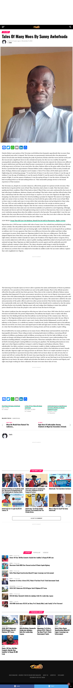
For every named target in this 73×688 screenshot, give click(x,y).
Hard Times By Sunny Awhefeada (11, 406)
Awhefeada (16, 418)
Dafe (10, 42)
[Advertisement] (36, 12)
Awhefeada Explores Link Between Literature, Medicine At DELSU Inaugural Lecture (57, 407)
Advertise (53, 675)
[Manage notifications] (68, 684)
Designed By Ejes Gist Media (37, 677)
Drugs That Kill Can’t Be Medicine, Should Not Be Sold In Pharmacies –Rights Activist (37, 220)
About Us (45, 675)
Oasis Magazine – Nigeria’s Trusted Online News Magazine (25, 675)
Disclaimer (61, 675)
